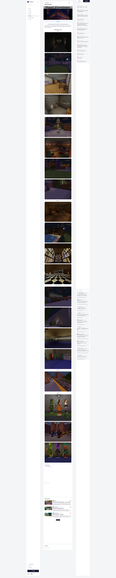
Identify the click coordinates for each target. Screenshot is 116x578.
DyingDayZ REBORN (80, 310)
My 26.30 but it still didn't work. (82, 356)
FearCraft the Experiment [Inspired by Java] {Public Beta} (82, 11)
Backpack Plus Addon (80, 19)
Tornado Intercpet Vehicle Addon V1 (82, 352)
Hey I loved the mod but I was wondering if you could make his (82, 295)
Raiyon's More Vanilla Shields (81, 61)
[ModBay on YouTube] (28, 574)
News (30, 10)
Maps (30, 15)
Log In (79, 1)
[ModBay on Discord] (31, 574)
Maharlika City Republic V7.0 (58, 508)
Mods (78, 5)
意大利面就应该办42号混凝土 (81, 308)
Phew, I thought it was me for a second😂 (81, 343)
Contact (30, 567)
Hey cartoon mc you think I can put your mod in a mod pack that (82, 302)
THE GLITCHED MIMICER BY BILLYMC (81, 345)
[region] (33, 291)
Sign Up (86, 1)
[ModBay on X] (30, 574)
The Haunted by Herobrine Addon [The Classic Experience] (82, 29)
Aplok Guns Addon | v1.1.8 (81, 331)
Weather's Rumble (80, 317)
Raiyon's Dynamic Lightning (81, 50)
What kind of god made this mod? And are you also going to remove (83, 315)
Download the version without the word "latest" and (82, 322)
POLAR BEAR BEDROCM (80, 324)
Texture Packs (31, 17)
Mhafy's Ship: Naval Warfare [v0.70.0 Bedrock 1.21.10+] (82, 37)
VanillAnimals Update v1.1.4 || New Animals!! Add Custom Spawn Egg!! (82, 16)
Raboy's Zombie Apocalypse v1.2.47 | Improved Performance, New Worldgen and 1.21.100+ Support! (83, 24)
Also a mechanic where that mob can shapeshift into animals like (82, 336)
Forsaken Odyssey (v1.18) (81, 33)
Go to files (58, 21)
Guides (30, 12)
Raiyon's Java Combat (80, 54)
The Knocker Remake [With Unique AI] (82, 41)
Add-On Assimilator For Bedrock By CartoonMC (82, 304)
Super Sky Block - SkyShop (58, 514)
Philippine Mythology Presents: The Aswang (82, 338)
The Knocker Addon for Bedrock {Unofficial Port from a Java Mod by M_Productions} (82, 46)
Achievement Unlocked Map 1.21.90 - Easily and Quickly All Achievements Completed (62, 502)
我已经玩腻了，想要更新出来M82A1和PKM (82, 329)
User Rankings (31, 564)
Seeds (30, 19)
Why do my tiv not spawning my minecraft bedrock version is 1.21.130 (83, 350)
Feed (30, 8)
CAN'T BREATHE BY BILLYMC (81, 297)
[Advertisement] (51, 475)
